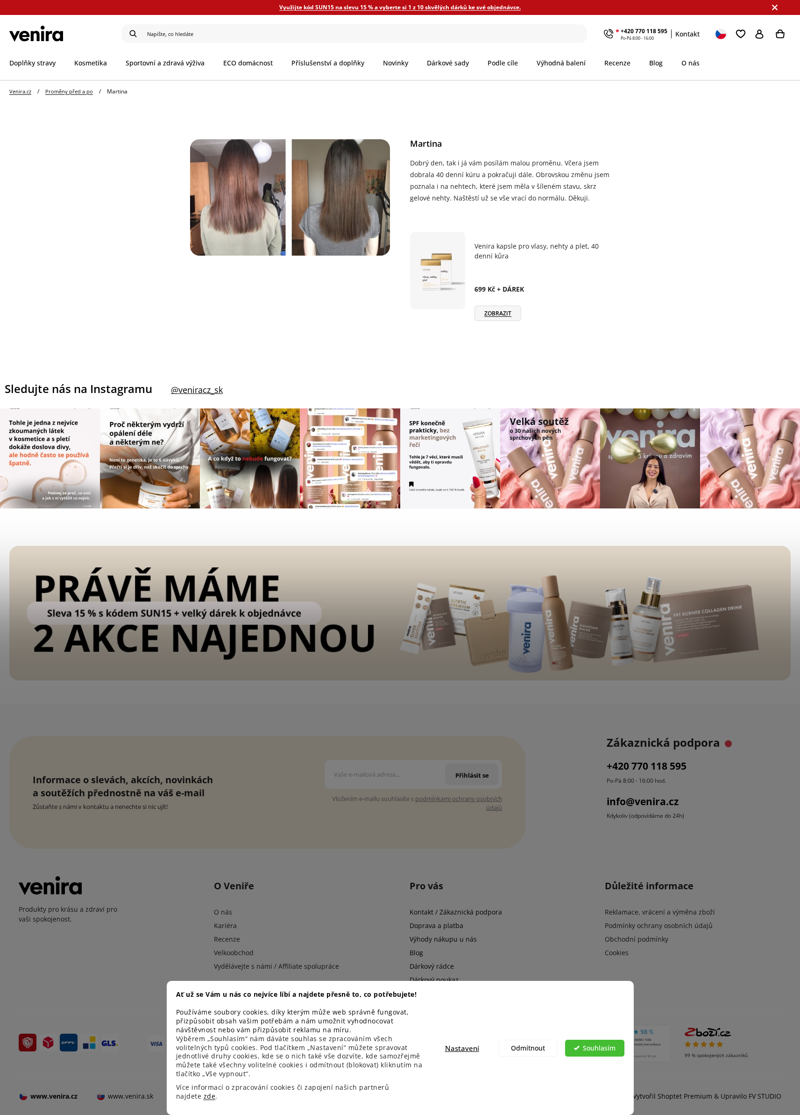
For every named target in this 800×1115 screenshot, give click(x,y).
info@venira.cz (643, 801)
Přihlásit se (761, 34)
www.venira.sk (130, 1096)
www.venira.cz (54, 1096)
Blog (416, 952)
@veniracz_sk (197, 390)
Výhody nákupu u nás (443, 939)
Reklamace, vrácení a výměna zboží (660, 912)
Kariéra (225, 925)
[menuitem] (37, 63)
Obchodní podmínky (636, 939)
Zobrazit (497, 313)
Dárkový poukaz (434, 979)
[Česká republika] (721, 33)
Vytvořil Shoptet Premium (672, 1096)
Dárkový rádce (432, 966)
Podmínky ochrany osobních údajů (659, 925)
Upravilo (751, 1096)
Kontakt (687, 33)
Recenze (227, 939)
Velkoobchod (234, 952)
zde (210, 1096)
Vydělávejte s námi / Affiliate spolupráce (276, 966)
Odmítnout (528, 1048)
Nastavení (462, 1048)
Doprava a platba (436, 925)
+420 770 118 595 (644, 31)
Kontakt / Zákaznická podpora (456, 912)
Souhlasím (599, 1048)
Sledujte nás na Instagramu (78, 388)
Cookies (617, 952)
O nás (223, 912)
